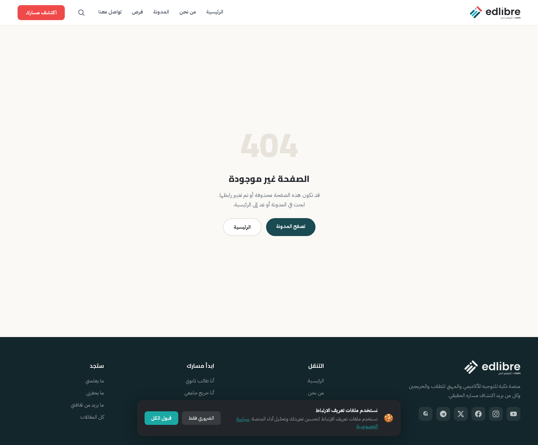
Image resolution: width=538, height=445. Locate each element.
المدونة (161, 12)
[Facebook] (478, 414)
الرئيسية (214, 12)
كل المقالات (92, 417)
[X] (461, 414)
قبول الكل (161, 418)
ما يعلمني (94, 381)
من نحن (187, 12)
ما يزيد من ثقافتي (87, 405)
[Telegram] (443, 414)
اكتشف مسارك (41, 12)
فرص (137, 12)
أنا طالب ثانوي (200, 381)
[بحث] (81, 12)
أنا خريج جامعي (199, 393)
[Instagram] (496, 414)
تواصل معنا (110, 12)
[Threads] (426, 414)
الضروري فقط (201, 418)
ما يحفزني (95, 393)
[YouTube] (513, 414)
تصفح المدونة (290, 226)
